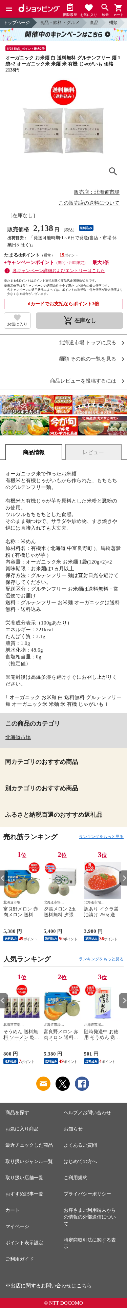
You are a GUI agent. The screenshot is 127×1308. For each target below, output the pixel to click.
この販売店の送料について (89, 203)
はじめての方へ (80, 1161)
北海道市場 (18, 737)
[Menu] (9, 9)
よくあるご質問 (80, 1145)
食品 (94, 22)
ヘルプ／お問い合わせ (87, 1112)
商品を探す (17, 1112)
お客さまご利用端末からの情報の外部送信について (90, 1217)
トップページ (16, 22)
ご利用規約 (75, 1177)
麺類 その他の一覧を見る (87, 359)
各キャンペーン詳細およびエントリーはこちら (59, 270)
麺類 (113, 22)
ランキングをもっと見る (101, 836)
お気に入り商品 (22, 1128)
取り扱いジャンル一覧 (29, 1161)
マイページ (17, 1226)
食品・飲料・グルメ (60, 22)
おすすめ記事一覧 (24, 1194)
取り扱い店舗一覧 (24, 1177)
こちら (84, 1285)
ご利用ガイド (19, 1259)
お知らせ (73, 1128)
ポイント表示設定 (24, 1242)
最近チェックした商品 (29, 1145)
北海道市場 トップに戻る (87, 342)
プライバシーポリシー (87, 1194)
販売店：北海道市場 (97, 192)
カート (12, 1210)
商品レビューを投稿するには (83, 381)
